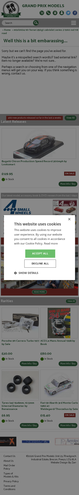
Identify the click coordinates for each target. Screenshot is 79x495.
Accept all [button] (40, 253)
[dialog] (39, 247)
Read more (51, 243)
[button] (26, 272)
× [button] (69, 219)
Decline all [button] (40, 263)
